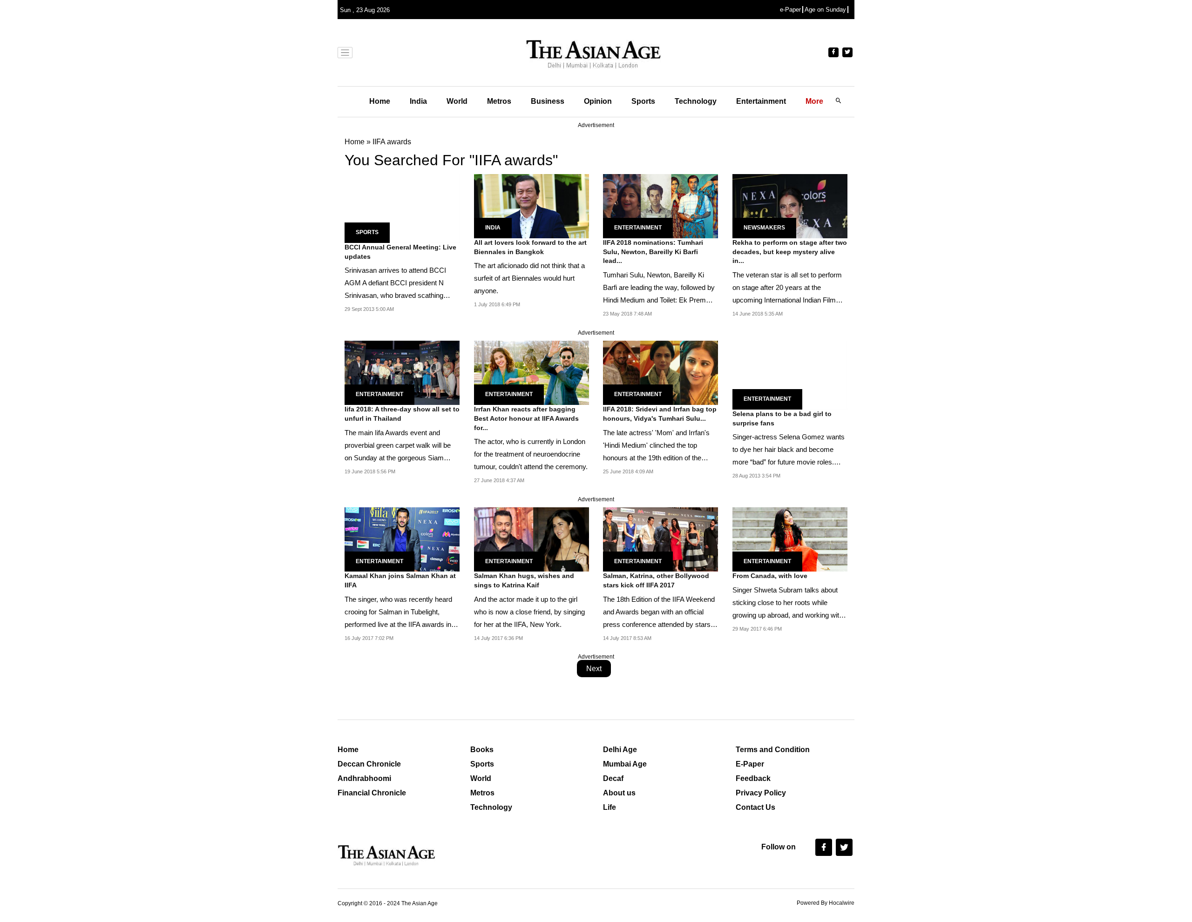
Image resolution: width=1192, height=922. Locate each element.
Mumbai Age (625, 764)
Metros (499, 101)
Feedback (753, 778)
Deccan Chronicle (369, 764)
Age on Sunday (825, 9)
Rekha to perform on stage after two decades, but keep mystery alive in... (789, 251)
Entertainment (761, 101)
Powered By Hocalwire (825, 903)
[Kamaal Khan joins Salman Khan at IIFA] (402, 539)
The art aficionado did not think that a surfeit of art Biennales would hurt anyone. (529, 278)
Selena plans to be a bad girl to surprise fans (782, 418)
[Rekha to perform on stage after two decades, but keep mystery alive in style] (789, 205)
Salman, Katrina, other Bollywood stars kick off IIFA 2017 (656, 580)
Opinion (598, 101)
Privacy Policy (761, 793)
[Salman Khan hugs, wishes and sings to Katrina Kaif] (531, 539)
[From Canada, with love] (789, 539)
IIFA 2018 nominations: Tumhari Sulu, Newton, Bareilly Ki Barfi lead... (653, 251)
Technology (696, 101)
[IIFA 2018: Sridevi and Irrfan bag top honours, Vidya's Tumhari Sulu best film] (660, 372)
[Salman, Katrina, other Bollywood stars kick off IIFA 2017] (660, 539)
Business (547, 101)
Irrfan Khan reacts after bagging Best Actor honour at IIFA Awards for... (526, 418)
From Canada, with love (769, 575)
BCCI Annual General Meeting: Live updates (400, 251)
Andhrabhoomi (364, 778)
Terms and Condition (773, 750)
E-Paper (750, 764)
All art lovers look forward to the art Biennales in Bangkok (530, 247)
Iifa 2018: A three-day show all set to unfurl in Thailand (402, 413)
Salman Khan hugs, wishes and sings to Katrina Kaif (524, 580)
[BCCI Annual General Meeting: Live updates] (402, 208)
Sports (643, 101)
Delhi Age (620, 750)
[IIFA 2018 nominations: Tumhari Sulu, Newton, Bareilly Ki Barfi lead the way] (660, 205)
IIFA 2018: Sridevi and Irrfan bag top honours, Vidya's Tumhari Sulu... (660, 413)
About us (619, 793)
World (457, 101)
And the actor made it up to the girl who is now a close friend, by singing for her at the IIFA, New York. (529, 611)
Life (609, 807)
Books (482, 750)
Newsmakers (764, 227)
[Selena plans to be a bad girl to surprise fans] (790, 374)
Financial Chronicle (372, 793)
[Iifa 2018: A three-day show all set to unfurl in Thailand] (402, 372)
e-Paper (790, 9)
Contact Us (755, 807)
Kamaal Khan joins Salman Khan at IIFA (400, 580)
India (418, 101)
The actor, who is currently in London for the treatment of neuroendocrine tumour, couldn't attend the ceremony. (531, 454)
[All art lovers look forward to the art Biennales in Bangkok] (531, 205)
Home (379, 101)
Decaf (613, 778)
